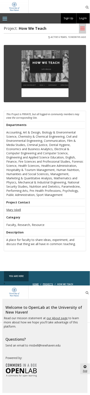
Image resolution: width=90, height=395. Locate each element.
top (85, 371)
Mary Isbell (13, 210)
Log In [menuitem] (83, 18)
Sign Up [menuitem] (68, 18)
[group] (68, 18)
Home (36, 284)
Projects (48, 284)
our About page (57, 318)
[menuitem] (5, 18)
